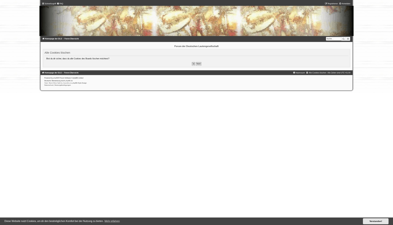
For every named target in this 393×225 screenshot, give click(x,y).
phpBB (55, 78)
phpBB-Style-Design (79, 83)
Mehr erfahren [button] (112, 221)
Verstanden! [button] (376, 221)
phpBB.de (69, 80)
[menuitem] (60, 4)
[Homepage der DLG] (196, 20)
